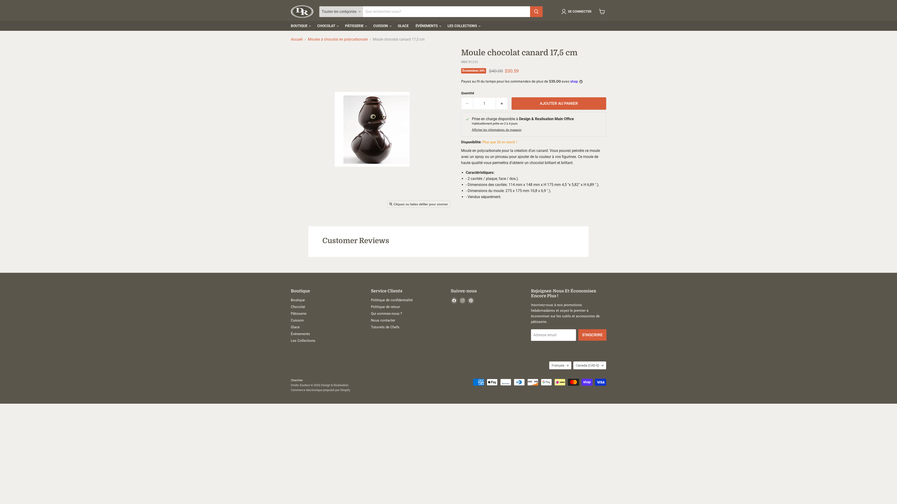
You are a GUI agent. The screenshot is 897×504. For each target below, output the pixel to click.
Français (558, 365)
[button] (577, 11)
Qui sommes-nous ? (386, 314)
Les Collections (463, 26)
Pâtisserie (354, 26)
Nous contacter (383, 320)
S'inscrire (592, 334)
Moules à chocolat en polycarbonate (338, 39)
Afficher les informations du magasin (496, 130)
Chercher (297, 380)
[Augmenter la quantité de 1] (502, 103)
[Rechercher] (536, 11)
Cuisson (381, 26)
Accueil (297, 39)
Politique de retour (385, 307)
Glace (403, 26)
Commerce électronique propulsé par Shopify (320, 390)
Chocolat (326, 26)
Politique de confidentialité (392, 300)
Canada (587, 365)
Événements (427, 26)
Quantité (467, 93)
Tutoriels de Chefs (385, 327)
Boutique (299, 26)
